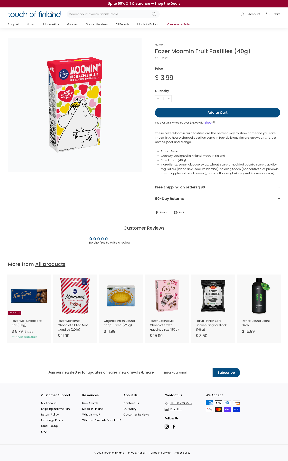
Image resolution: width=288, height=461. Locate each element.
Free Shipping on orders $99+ (181, 187)
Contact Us (131, 403)
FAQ (44, 432)
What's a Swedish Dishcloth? (101, 420)
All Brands (123, 24)
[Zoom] (75, 105)
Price (159, 68)
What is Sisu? (91, 414)
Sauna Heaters (97, 24)
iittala (31, 24)
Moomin (72, 24)
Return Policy (50, 414)
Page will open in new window (167, 427)
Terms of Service (160, 453)
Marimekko (51, 24)
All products (50, 264)
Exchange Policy (52, 420)
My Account (49, 403)
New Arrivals (90, 403)
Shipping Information (55, 409)
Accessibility (182, 453)
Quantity (162, 91)
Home (159, 44)
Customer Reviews (136, 414)
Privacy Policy (136, 453)
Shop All (13, 24)
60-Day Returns (169, 198)
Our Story (129, 409)
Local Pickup (49, 426)
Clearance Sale (178, 24)
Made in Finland (148, 24)
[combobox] (113, 14)
